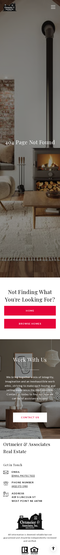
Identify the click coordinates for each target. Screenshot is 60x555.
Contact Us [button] (30, 417)
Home (30, 310)
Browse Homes (30, 323)
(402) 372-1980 (20, 486)
